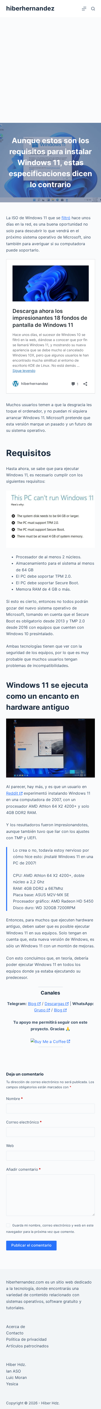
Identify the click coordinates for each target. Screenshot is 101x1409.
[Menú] (84, 8)
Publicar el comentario (31, 1245)
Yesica (12, 1383)
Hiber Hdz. (16, 1364)
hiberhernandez (30, 8)
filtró (66, 217)
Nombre (14, 1098)
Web (10, 1145)
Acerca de (15, 1326)
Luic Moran (16, 1377)
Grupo (40, 1010)
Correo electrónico (24, 1122)
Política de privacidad (26, 1339)
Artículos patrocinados (27, 1345)
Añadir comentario (23, 1169)
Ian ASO (13, 1371)
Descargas (55, 1003)
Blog (33, 1003)
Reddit (12, 793)
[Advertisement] (50, 70)
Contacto (15, 1332)
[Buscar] (93, 9)
